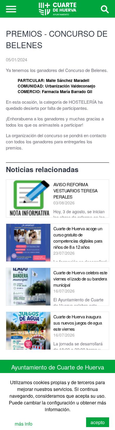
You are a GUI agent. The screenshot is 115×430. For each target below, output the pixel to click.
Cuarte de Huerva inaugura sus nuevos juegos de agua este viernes (77, 322)
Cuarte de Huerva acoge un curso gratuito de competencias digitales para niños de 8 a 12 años (77, 237)
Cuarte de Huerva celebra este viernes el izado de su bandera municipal (80, 278)
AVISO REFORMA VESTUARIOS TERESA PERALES (75, 190)
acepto (98, 422)
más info (23, 423)
